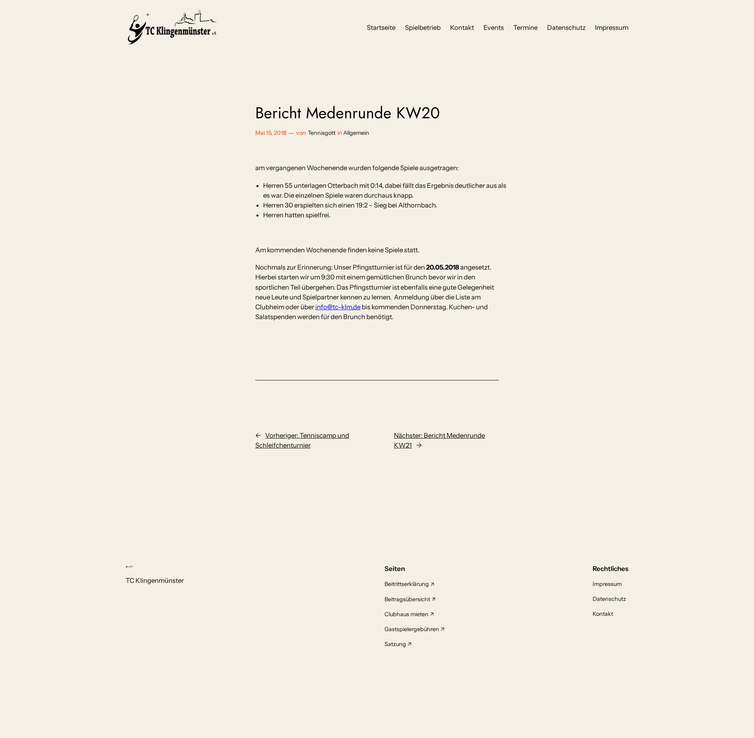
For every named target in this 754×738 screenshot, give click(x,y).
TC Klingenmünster (155, 580)
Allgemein (356, 132)
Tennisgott (321, 132)
